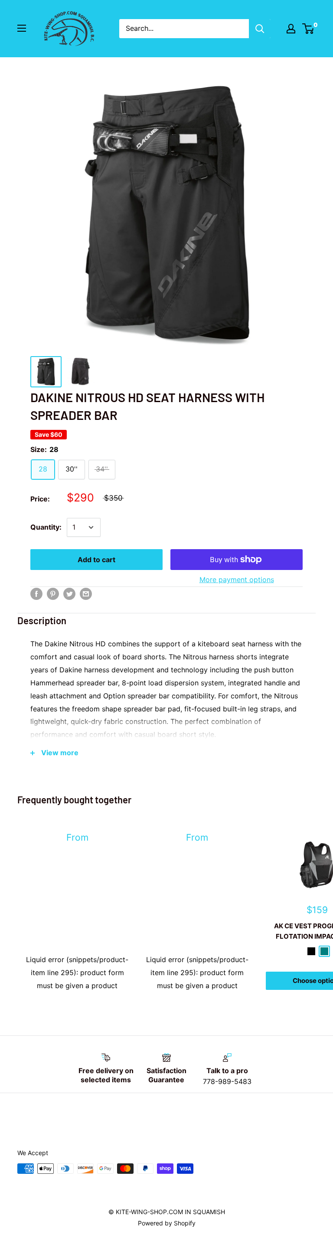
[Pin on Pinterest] (53, 593)
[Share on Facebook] (36, 593)
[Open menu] (21, 28)
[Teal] (324, 951)
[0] (308, 28)
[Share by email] (86, 593)
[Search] (260, 28)
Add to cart (96, 559)
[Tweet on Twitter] (69, 593)
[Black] (311, 951)
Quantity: (46, 527)
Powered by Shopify (167, 1223)
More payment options (236, 579)
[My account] (291, 28)
